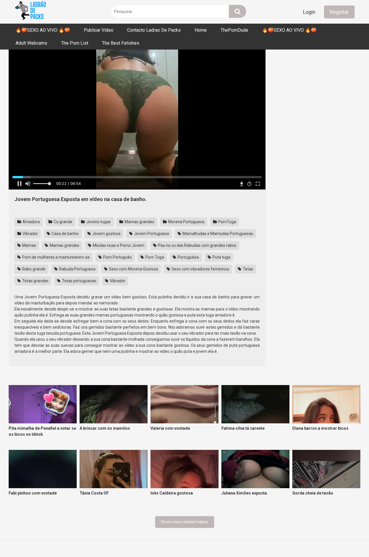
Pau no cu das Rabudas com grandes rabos (196, 245)
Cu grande (62, 221)
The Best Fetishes (120, 43)
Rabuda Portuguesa (76, 269)
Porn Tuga (154, 257)
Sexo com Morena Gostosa (133, 269)
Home (201, 30)
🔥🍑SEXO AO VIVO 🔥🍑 (43, 30)
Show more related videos (184, 522)
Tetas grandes (34, 280)
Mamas (28, 245)
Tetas (247, 269)
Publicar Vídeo (98, 30)
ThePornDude (234, 30)
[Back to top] (349, 539)
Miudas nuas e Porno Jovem (118, 245)
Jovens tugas (98, 221)
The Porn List (74, 43)
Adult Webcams (31, 43)
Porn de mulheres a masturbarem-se (55, 257)
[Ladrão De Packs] (30, 12)
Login (309, 12)
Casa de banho (65, 233)
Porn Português (117, 257)
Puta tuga (221, 257)
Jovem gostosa (106, 233)
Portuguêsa (188, 257)
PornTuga (226, 221)
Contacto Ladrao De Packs (154, 30)
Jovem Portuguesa (151, 233)
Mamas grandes (139, 221)
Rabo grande (33, 269)
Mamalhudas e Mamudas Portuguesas (217, 233)
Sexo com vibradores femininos (200, 269)
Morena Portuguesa (185, 221)
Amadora (31, 221)
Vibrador (30, 233)
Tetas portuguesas (78, 280)
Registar (339, 12)
